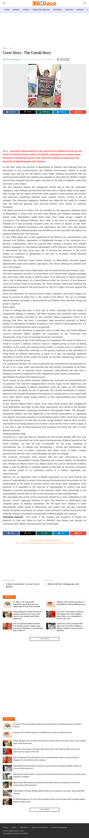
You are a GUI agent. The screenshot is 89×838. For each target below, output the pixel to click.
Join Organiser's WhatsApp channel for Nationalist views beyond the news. (44, 543)
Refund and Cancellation (40, 828)
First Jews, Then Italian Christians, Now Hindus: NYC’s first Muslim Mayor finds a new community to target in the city (70, 615)
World (26, 10)
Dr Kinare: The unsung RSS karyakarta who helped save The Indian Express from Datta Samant (26, 604)
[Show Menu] (4, 3)
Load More (44, 639)
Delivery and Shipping (59, 828)
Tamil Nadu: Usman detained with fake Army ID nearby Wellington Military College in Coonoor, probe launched (70, 627)
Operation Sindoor (41, 10)
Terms (13, 828)
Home (7, 10)
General (10, 48)
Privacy (5, 828)
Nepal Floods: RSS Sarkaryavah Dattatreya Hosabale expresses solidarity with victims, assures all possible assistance (46, 784)
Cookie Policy (24, 828)
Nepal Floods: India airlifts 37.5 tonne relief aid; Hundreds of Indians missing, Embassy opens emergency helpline (49, 775)
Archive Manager (14, 59)
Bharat (16, 10)
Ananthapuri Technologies (20, 834)
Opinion (80, 10)
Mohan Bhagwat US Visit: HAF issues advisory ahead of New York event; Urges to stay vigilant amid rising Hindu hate (27, 615)
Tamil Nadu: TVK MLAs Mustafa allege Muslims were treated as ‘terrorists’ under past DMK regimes (48, 792)
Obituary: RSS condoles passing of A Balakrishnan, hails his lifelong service (71, 603)
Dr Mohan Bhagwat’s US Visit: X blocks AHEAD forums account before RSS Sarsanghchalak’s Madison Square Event (49, 800)
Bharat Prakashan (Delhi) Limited (14, 831)
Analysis (69, 10)
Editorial (57, 10)
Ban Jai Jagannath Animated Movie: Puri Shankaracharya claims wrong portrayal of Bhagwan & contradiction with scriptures (28, 627)
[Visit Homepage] (44, 3)
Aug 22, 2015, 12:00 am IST (34, 60)
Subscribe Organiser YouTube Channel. (44, 540)
